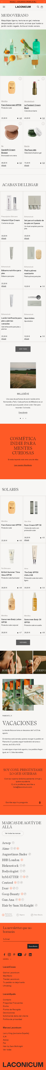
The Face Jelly (30, 150)
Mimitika (4, 101)
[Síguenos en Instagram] (9, 954)
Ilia (2, 146)
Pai (4, 1043)
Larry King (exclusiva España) (16, 1033)
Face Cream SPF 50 (32, 525)
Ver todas (7, 1050)
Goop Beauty (11, 894)
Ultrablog (7, 986)
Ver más (23, 642)
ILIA (5, 1037)
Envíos (6, 1006)
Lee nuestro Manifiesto (23, 465)
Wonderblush (29, 101)
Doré (5, 888)
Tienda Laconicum (11, 979)
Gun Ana (27, 521)
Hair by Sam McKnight (18, 905)
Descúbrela (23, 412)
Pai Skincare (6, 568)
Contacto (7, 1000)
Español (6, 959)
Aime (26, 568)
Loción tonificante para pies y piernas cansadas (11, 321)
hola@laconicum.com (22, 787)
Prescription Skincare (9, 216)
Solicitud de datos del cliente (15, 1016)
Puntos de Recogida (12, 1010)
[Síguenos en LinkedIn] (30, 954)
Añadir (3, 165)
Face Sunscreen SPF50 (11, 105)
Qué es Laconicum (11, 973)
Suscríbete (33, 946)
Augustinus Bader (14, 854)
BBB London (10, 860)
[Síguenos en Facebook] (4, 954)
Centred (7, 882)
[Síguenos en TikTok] (25, 954)
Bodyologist (10, 871)
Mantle (26, 146)
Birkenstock (28, 217)
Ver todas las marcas (12, 833)
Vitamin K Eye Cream (10, 220)
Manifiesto (7, 976)
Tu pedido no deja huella (14, 982)
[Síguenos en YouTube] (20, 954)
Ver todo (23, 349)
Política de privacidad (12, 1019)
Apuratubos (29, 318)
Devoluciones (9, 1013)
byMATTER (10, 877)
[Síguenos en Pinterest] (14, 954)
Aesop (6, 843)
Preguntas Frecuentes (13, 1003)
